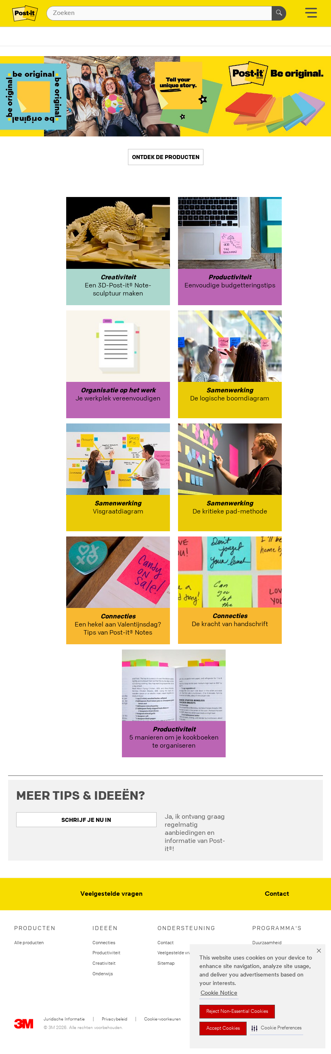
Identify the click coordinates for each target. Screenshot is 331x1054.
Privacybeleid (114, 1019)
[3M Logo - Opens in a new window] (25, 13)
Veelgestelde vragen (111, 894)
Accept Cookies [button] (223, 1028)
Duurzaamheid (267, 942)
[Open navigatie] (311, 16)
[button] (276, 1028)
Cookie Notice (219, 993)
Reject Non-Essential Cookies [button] (237, 1011)
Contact (277, 894)
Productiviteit (106, 952)
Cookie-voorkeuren (162, 1019)
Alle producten (29, 942)
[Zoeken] (279, 13)
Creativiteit (103, 963)
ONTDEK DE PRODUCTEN (165, 157)
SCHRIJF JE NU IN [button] (86, 820)
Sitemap (166, 963)
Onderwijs (102, 973)
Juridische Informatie (64, 1019)
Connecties (103, 942)
